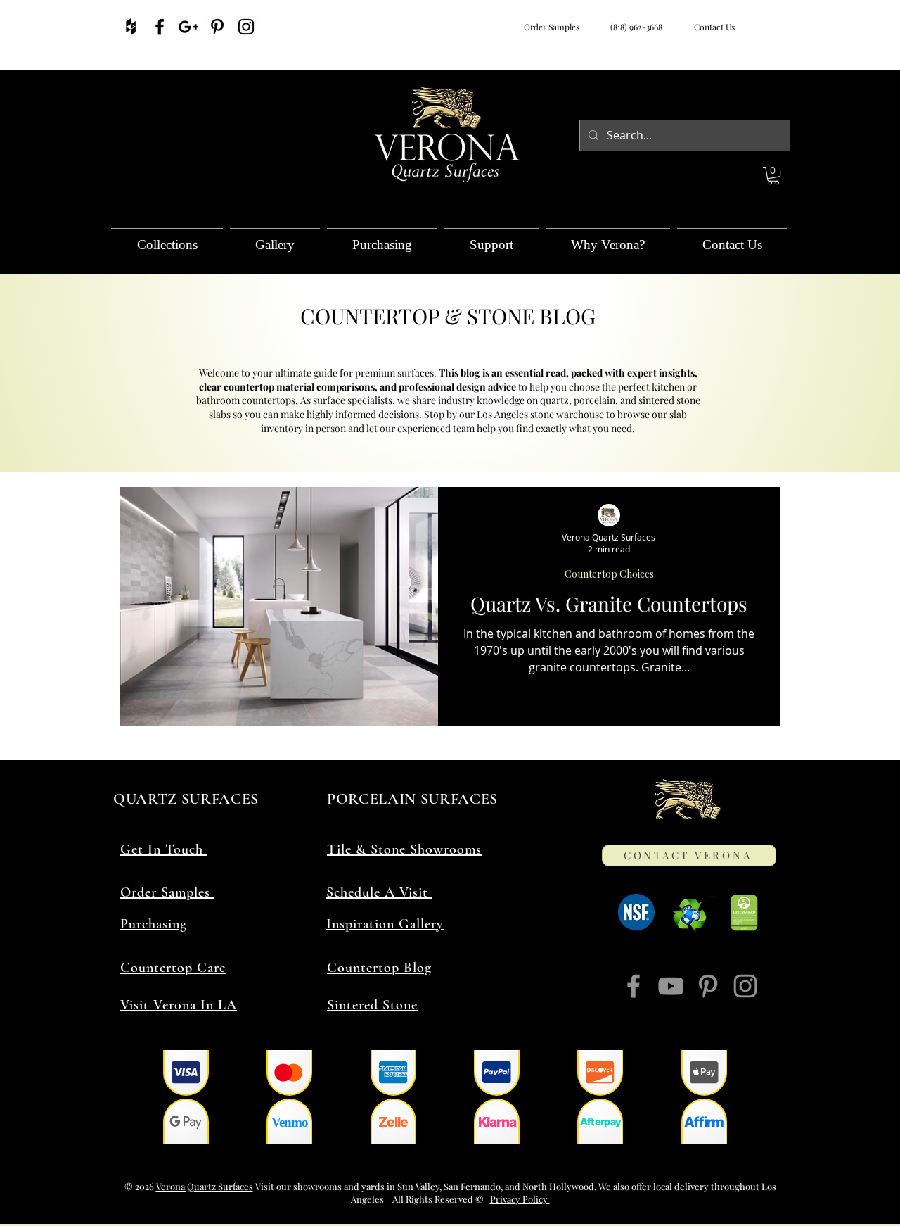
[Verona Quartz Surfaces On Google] (188, 26)
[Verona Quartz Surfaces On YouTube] (670, 986)
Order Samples (551, 26)
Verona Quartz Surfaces (204, 1186)
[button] (773, 175)
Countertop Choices (609, 574)
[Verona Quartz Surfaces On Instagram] (246, 26)
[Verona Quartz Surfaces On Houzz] (130, 26)
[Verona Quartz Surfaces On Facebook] (159, 26)
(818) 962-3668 (634, 26)
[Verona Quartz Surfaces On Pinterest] (217, 26)
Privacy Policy (520, 1199)
